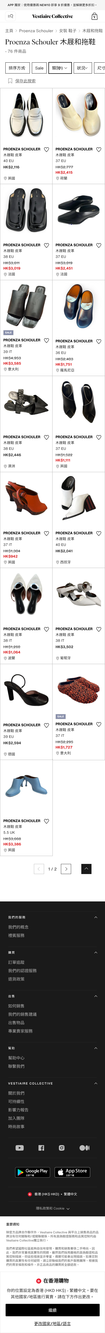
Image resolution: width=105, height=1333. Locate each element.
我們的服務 (17, 917)
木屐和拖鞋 (92, 31)
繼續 (52, 1310)
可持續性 (16, 1101)
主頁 (9, 31)
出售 (11, 996)
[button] (94, 16)
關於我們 (16, 1093)
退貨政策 (16, 979)
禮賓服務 (16, 935)
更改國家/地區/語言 (52, 1324)
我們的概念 (18, 927)
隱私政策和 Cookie (50, 1208)
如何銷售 (16, 1006)
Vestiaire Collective (30, 1083)
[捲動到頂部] (86, 869)
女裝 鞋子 (67, 31)
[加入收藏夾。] (46, 150)
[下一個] (66, 869)
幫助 (11, 1048)
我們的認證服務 (22, 971)
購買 (11, 953)
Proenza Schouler (36, 31)
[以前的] (39, 869)
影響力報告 (18, 1110)
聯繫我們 (16, 1066)
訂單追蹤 (16, 962)
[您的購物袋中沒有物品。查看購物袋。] (94, 16)
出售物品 (16, 1023)
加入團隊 (16, 1118)
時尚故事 (16, 1127)
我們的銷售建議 (22, 1014)
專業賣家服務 (20, 1031)
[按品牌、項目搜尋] (10, 16)
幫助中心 (16, 1058)
